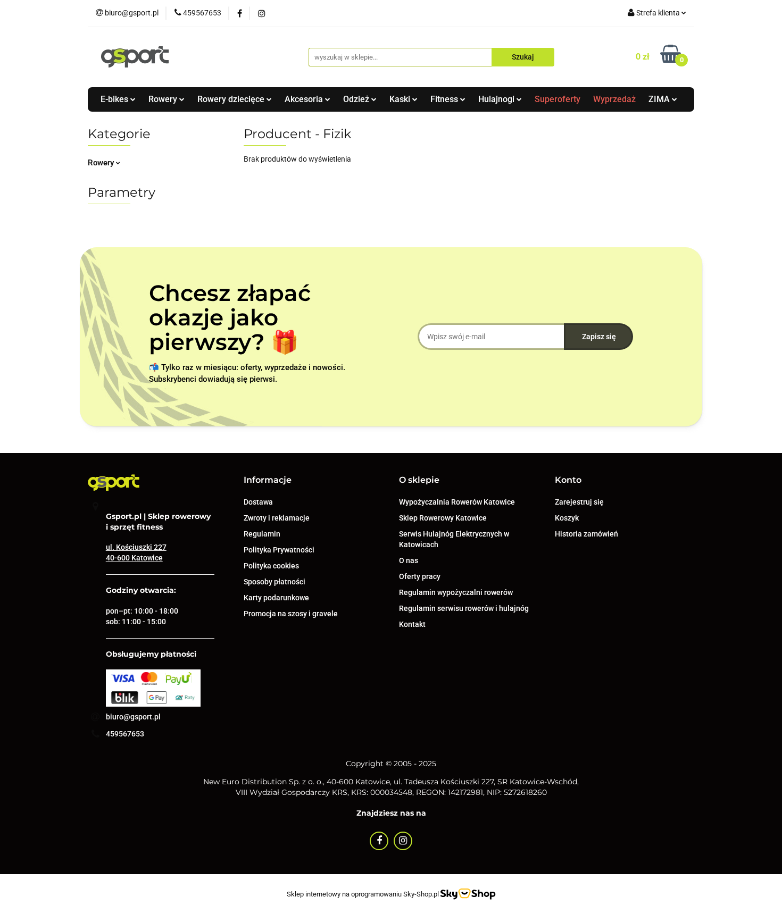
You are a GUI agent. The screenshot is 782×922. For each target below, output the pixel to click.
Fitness (445, 99)
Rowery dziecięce (232, 99)
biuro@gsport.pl (133, 717)
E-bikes (115, 99)
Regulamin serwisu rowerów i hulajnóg (464, 608)
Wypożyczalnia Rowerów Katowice (457, 502)
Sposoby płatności (274, 581)
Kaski (400, 99)
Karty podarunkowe (276, 597)
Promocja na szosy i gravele (291, 613)
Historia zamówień (586, 534)
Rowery (163, 99)
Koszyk (567, 518)
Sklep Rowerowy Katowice (443, 518)
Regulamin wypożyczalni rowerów (456, 592)
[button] (268, 480)
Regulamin (262, 534)
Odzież (357, 99)
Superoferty (557, 99)
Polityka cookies (271, 565)
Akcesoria (305, 99)
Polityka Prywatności (279, 550)
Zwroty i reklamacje (277, 518)
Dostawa (258, 502)
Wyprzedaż (614, 99)
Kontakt (412, 624)
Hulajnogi (497, 99)
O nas (408, 560)
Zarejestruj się (579, 502)
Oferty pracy (419, 576)
